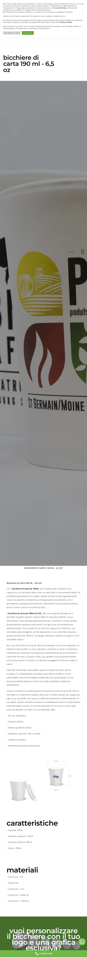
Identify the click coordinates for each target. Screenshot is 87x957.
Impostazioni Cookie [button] (11, 33)
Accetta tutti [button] (27, 33)
